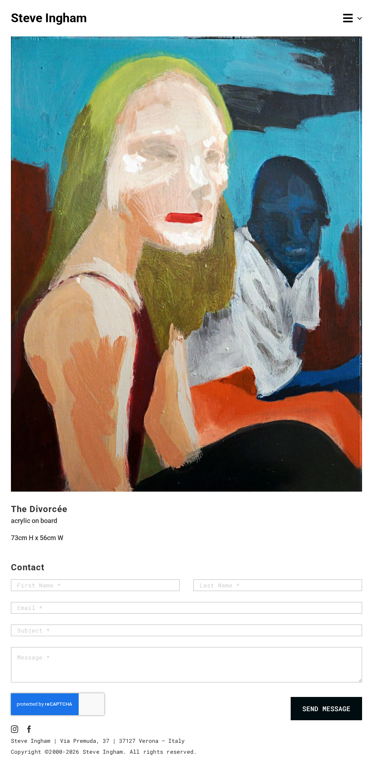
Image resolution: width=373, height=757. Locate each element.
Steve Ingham (49, 18)
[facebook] (29, 729)
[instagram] (14, 729)
